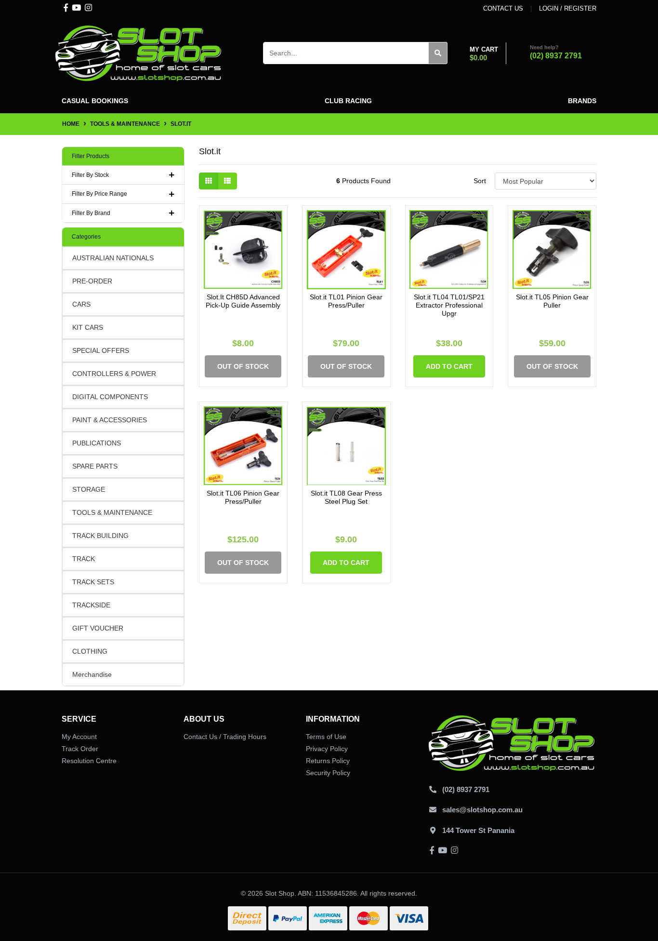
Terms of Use (326, 736)
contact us (503, 8)
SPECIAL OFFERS (100, 350)
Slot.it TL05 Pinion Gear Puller (552, 301)
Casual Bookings (95, 101)
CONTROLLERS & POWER (114, 373)
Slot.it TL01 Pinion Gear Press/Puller (346, 301)
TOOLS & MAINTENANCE (112, 512)
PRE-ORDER (92, 281)
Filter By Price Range (99, 193)
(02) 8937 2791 (556, 56)
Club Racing (348, 101)
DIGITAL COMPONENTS (110, 397)
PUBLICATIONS (96, 443)
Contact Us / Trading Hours (225, 736)
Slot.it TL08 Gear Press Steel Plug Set (346, 497)
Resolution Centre (89, 761)
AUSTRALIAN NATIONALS (113, 258)
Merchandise (92, 674)
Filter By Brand (91, 213)
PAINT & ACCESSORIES (109, 420)
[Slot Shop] (138, 52)
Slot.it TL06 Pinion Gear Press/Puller (243, 497)
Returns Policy (328, 761)
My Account (79, 736)
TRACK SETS (93, 582)
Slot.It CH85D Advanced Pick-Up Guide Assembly (243, 301)
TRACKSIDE (91, 605)
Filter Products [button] (90, 156)
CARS (81, 304)
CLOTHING (89, 651)
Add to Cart (449, 366)
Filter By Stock (90, 175)
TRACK (83, 559)
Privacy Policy (327, 749)
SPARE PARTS (95, 466)
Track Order (80, 749)
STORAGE (88, 489)
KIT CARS (87, 327)
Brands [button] (582, 101)
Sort (480, 181)
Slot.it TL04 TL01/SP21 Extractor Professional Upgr (449, 305)
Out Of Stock (243, 366)
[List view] (227, 181)
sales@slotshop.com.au (482, 810)
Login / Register (567, 8)
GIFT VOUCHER (97, 628)
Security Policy (328, 773)
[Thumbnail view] (208, 181)
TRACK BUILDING (100, 535)
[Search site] (438, 53)
